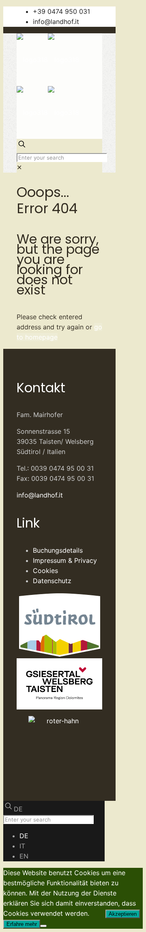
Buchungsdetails (58, 550)
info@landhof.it (56, 21)
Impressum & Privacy (65, 560)
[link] (19, 167)
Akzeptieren (123, 914)
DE (18, 809)
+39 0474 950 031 (61, 11)
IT (22, 846)
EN (23, 856)
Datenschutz (52, 581)
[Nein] (43, 926)
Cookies (45, 571)
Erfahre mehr (21, 924)
